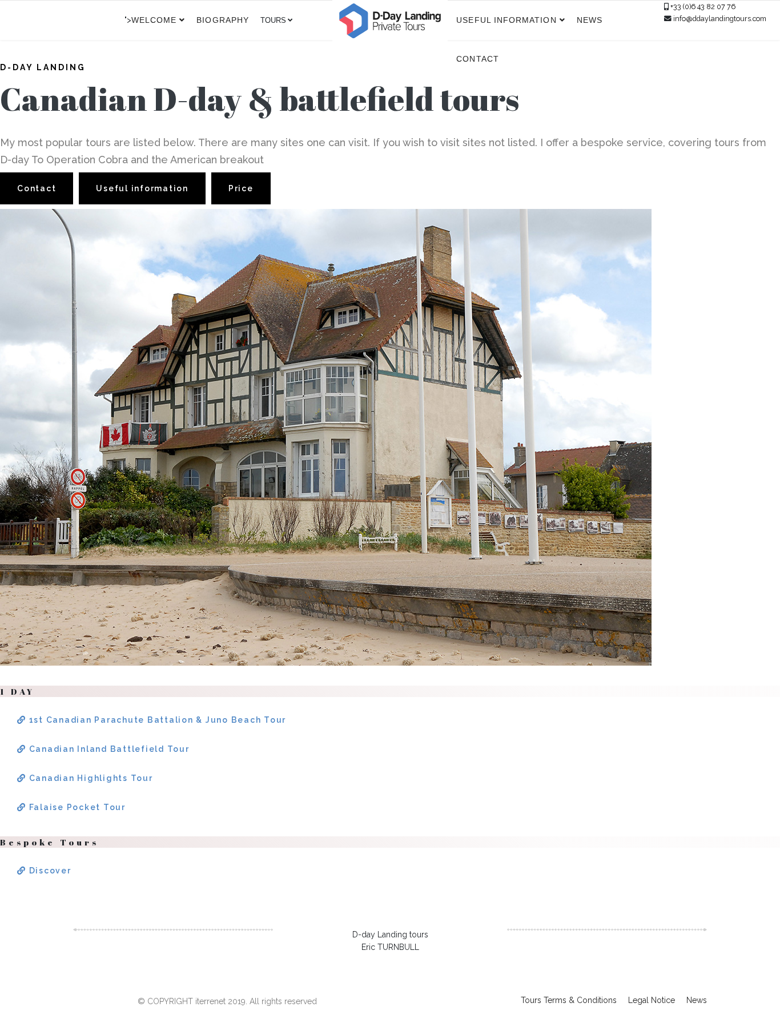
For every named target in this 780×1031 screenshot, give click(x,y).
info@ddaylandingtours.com (719, 18)
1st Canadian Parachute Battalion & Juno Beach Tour (156, 719)
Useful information (506, 20)
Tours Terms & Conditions (569, 1000)
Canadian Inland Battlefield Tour (108, 749)
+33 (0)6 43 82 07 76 (702, 6)
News (589, 20)
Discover (48, 870)
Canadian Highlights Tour (89, 778)
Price (241, 188)
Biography (222, 20)
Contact (477, 58)
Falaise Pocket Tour (76, 807)
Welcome (154, 20)
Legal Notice (651, 1000)
